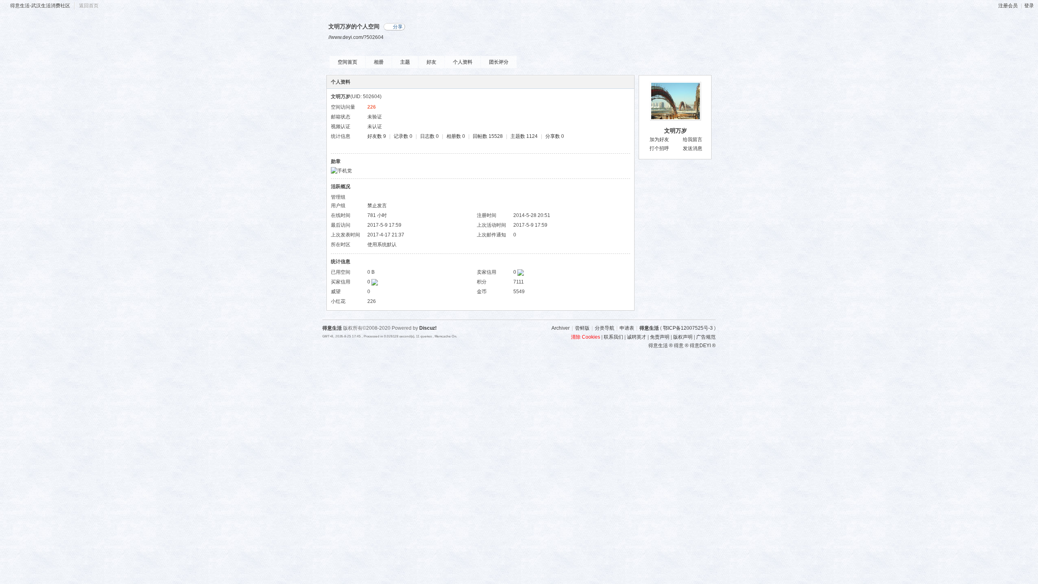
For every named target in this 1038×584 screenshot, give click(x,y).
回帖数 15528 (488, 136)
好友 (431, 62)
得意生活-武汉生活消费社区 (40, 6)
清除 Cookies (585, 337)
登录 (1029, 6)
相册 (379, 62)
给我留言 (692, 139)
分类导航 (604, 328)
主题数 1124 (524, 136)
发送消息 (692, 148)
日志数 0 (429, 136)
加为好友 (659, 139)
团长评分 (498, 62)
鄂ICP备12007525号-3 (688, 328)
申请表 (627, 328)
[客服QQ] (726, 473)
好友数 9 (376, 136)
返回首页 (89, 6)
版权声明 (683, 337)
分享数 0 (554, 136)
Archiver (560, 328)
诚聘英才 (636, 337)
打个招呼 (659, 148)
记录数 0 (403, 136)
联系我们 (613, 337)
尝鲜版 (582, 328)
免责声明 (659, 337)
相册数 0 (455, 136)
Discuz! (428, 328)
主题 (405, 62)
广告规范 (706, 337)
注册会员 (1008, 6)
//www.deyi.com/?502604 (356, 37)
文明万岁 (675, 130)
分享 (398, 27)
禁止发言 (377, 205)
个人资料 (462, 62)
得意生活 (649, 328)
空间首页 (347, 62)
